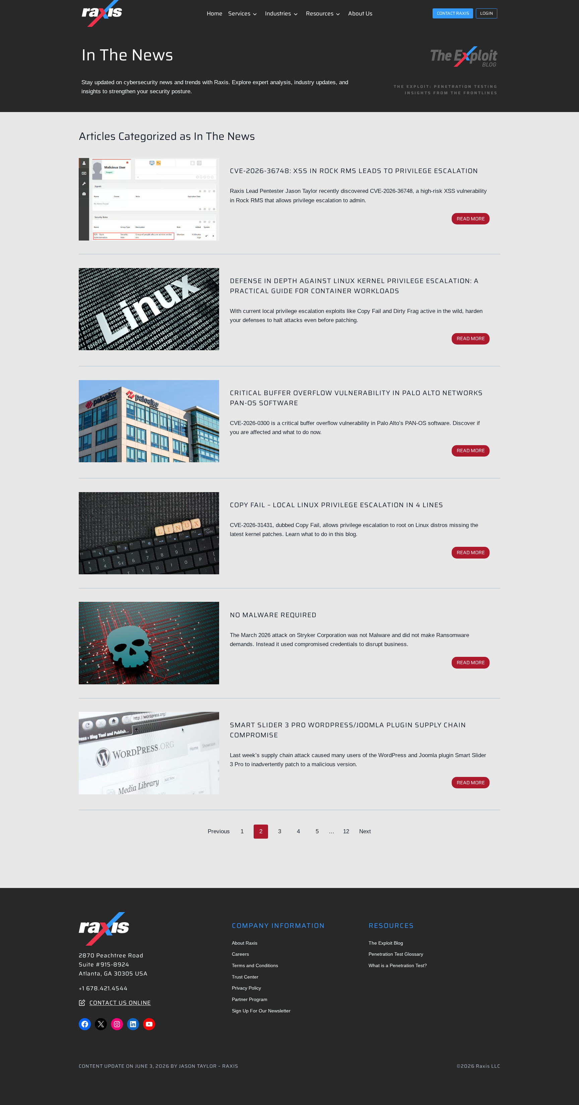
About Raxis (244, 943)
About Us (360, 13)
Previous (219, 831)
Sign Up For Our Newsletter (261, 1010)
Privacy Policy (246, 988)
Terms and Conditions (255, 965)
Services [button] (239, 13)
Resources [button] (319, 13)
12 (346, 831)
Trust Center (245, 977)
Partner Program (249, 999)
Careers (240, 954)
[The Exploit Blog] (464, 56)
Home (214, 13)
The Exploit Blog (386, 943)
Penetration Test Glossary (396, 954)
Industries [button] (278, 13)
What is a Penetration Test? (398, 965)
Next (365, 831)
